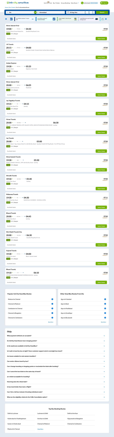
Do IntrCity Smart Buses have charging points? (22, 341)
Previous (5, 19)
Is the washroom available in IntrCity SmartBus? (22, 346)
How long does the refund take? (17, 381)
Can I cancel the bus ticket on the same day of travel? (24, 371)
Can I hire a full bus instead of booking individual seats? (24, 392)
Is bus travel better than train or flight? (19, 387)
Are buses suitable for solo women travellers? (21, 356)
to (13, 413)
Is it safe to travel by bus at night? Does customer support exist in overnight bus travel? (34, 351)
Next (105, 19)
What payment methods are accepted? (19, 335)
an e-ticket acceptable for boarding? (18, 376)
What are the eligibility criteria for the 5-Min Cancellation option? (27, 397)
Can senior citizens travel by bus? (18, 361)
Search (102, 12)
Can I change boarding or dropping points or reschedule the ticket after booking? (33, 366)
